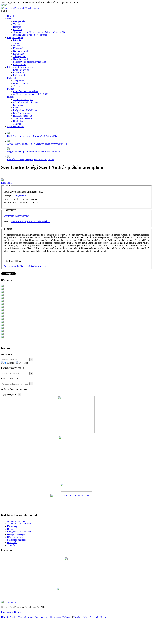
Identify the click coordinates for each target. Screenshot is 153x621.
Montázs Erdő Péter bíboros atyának (30, 35)
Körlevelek (18, 48)
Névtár (16, 45)
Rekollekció (19, 53)
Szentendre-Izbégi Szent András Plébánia (30, 221)
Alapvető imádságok (23, 99)
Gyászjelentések (20, 51)
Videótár (17, 24)
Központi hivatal (21, 70)
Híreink (10, 16)
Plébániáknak (19, 64)
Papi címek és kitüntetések (25, 91)
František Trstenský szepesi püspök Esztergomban (30, 159)
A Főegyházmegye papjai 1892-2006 (30, 94)
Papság (10, 88)
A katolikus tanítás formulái (26, 102)
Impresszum (7, 612)
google (10, 362)
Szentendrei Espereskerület (16, 216)
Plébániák (11, 78)
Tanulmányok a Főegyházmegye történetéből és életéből (39, 32)
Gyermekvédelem (15, 126)
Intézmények (19, 75)
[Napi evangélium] (76, 487)
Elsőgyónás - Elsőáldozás (25, 110)
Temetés (17, 123)
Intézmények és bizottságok (20, 67)
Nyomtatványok (20, 59)
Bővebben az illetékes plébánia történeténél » (25, 266)
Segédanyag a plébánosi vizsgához (29, 61)
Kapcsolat (19, 612)
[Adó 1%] (76, 502)
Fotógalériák (19, 21)
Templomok (19, 80)
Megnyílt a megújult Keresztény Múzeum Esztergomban (33, 151)
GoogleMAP (20, 195)
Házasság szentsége (22, 115)
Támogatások (19, 56)
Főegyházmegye (15, 37)
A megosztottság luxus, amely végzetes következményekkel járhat (38, 144)
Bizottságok (18, 72)
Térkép (16, 86)
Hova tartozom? (20, 83)
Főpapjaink (18, 40)
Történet (17, 43)
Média (10, 18)
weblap (25, 362)
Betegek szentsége (21, 113)
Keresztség (18, 105)
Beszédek (17, 29)
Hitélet (10, 97)
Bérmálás (17, 107)
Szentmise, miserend (22, 118)
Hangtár (17, 26)
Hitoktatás (18, 121)
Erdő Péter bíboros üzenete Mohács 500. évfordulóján (32, 136)
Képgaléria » (7, 182)
